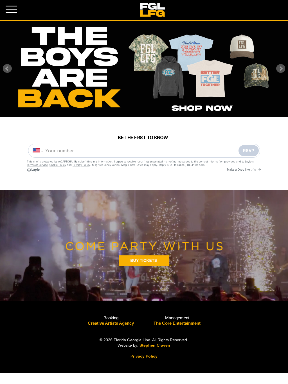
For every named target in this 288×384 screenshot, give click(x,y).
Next (280, 68)
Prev (7, 68)
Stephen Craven (155, 345)
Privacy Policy (144, 356)
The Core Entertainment (177, 323)
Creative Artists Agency (111, 323)
